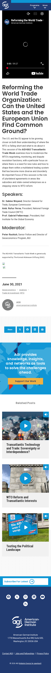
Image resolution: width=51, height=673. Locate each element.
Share (10, 330)
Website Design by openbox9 (30, 663)
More (45, 5)
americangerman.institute (26, 305)
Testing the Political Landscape (19, 548)
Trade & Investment (10, 293)
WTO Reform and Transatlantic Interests (21, 499)
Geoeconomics (9, 290)
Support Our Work (25, 381)
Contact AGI (7, 653)
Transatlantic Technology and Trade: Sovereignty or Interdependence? (23, 448)
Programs (34, 5)
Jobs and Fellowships (24, 653)
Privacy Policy (43, 653)
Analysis (23, 290)
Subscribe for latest (16, 581)
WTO (22, 293)
